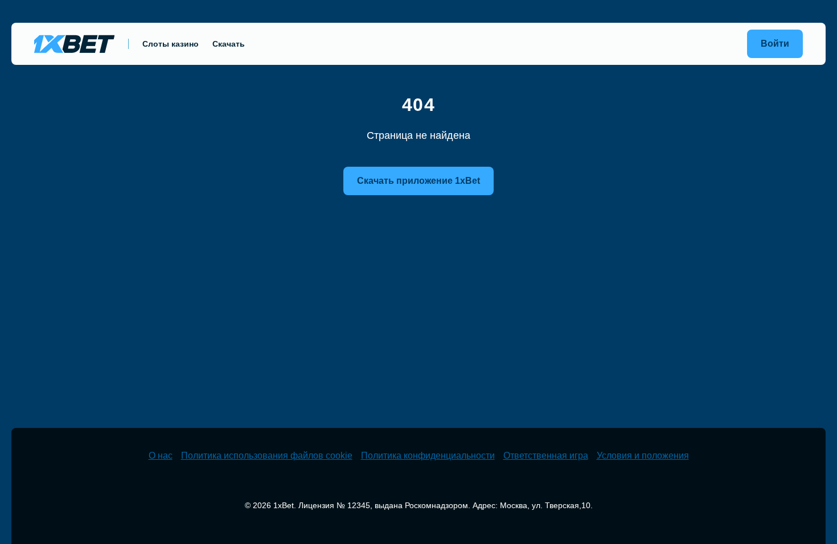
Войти (775, 43)
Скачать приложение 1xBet (418, 181)
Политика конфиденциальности (428, 455)
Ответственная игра (545, 455)
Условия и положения (643, 455)
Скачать (228, 43)
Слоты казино (170, 43)
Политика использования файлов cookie (266, 455)
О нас (161, 455)
